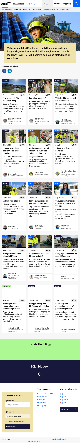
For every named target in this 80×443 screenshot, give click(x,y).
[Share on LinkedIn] (10, 71)
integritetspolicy (20, 421)
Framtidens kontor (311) (45, 394)
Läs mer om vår (15, 421)
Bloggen (47, 4)
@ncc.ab (65, 394)
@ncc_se (65, 400)
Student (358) (41, 403)
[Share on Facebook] (4, 71)
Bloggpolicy (67, 4)
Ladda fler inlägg (40, 344)
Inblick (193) (41, 400)
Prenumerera (11, 427)
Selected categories (15, 416)
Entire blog (12, 412)
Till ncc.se (65, 409)
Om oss (57, 4)
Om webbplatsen (33, 441)
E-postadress (9, 401)
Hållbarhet (6, 286)
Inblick (31, 130)
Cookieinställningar (58, 439)
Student (5, 80)
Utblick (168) (41, 406)
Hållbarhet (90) (42, 397)
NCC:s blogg (18, 4)
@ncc (64, 397)
